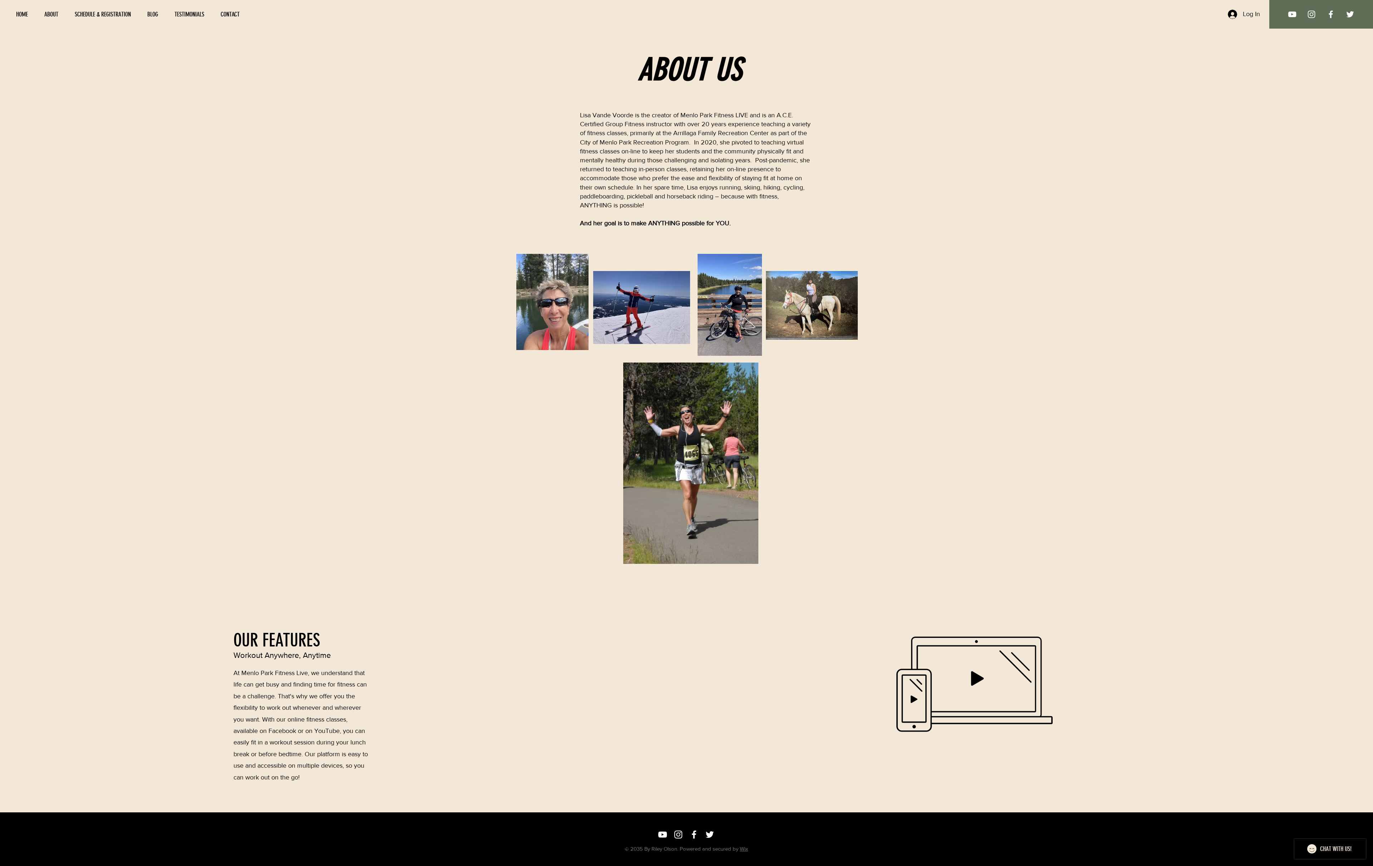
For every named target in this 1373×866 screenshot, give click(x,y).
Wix (744, 849)
